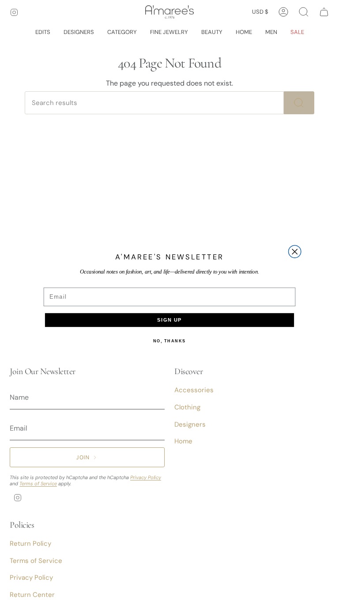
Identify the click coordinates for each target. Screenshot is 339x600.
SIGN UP (169, 320)
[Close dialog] (295, 251)
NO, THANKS (169, 340)
